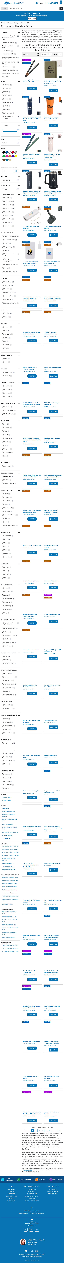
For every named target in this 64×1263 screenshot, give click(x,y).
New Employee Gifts (8, 863)
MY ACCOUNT (32, 1189)
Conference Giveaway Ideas (10, 951)
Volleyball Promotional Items (10, 896)
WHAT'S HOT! (11, 1194)
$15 (37, 1230)
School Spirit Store (7, 904)
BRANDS (11, 1198)
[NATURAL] (9, 160)
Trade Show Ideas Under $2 (10, 945)
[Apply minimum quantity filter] (15, 171)
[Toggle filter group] (19, 32)
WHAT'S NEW (11, 1189)
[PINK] (6, 156)
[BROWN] (3, 160)
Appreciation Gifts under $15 (10, 852)
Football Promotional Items (9, 883)
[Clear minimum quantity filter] (17, 171)
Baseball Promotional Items (10, 877)
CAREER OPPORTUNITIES (32, 1201)
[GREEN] (3, 156)
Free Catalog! (32, 18)
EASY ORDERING (9, 1180)
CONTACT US (32, 1191)
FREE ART (42, 1180)
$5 (25, 1230)
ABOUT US (32, 1198)
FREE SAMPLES (58, 1180)
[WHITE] (9, 152)
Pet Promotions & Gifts (8, 937)
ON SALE (11, 1191)
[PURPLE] (12, 156)
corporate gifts (28, 1170)
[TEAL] (6, 160)
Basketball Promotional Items (10, 880)
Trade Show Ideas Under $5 (10, 948)
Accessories (5, 808)
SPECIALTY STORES (11, 1196)
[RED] (12, 152)
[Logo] (14, 2)
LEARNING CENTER (52, 1191)
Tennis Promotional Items (9, 893)
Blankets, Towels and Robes (10, 832)
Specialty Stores (6, 797)
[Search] (61, 8)
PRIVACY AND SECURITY (32, 1196)
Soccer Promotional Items (9, 886)
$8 (31, 1230)
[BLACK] (3, 152)
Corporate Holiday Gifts (8, 869)
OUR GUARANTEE (32, 1194)
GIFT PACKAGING (52, 1194)
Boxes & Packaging (7, 835)
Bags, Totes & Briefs (7, 824)
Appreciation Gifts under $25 (10, 855)
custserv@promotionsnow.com (32, 1257)
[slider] (2, 131)
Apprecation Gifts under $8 (10, 849)
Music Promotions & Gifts (9, 916)
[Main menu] (2, 3)
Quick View (32, 88)
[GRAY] (15, 152)
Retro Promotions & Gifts (9, 924)
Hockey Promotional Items (9, 890)
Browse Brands (6, 800)
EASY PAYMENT (26, 1180)
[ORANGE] (9, 156)
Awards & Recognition (8, 811)
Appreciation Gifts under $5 (10, 846)
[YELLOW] (15, 156)
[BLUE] (6, 152)
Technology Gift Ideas (8, 866)
